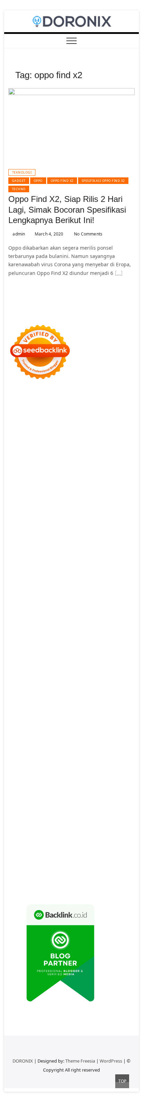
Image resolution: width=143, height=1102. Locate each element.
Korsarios (71, 617)
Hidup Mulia (112, 542)
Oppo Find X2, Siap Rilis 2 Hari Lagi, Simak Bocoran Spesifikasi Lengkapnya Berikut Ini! (67, 209)
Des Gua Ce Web (88, 675)
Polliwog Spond (45, 418)
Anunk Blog (39, 401)
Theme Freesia (80, 1061)
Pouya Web (98, 584)
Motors (16, 401)
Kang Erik (19, 700)
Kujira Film (122, 575)
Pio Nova (108, 592)
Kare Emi (42, 584)
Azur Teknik (67, 401)
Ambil (61, 791)
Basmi (54, 799)
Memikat (113, 841)
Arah (28, 799)
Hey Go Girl (101, 409)
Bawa (112, 799)
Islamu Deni (22, 476)
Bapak (123, 833)
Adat (13, 791)
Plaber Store (112, 426)
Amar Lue (19, 584)
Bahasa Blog (74, 866)
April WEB (95, 492)
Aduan (67, 816)
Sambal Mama (94, 501)
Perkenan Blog (42, 866)
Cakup (50, 816)
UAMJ (103, 642)
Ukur (47, 833)
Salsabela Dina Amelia (93, 741)
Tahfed (63, 700)
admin (18, 234)
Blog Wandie (51, 741)
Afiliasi (84, 783)
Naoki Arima (120, 667)
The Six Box (104, 625)
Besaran (64, 841)
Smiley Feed (91, 559)
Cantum (33, 816)
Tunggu (31, 833)
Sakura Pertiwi (25, 774)
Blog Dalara (64, 459)
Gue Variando (49, 642)
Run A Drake (70, 658)
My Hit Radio (62, 501)
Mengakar (120, 816)
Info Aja (17, 783)
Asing (15, 799)
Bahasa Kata (41, 882)
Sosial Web (81, 758)
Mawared (48, 617)
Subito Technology (86, 418)
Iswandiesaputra (28, 716)
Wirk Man (84, 700)
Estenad (90, 509)
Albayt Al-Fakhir (65, 451)
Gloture (40, 559)
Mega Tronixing (109, 567)
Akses (15, 824)
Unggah (113, 824)
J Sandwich (21, 675)
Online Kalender (96, 608)
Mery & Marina (46, 534)
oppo (38, 180)
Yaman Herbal (24, 650)
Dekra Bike (63, 608)
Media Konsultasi (64, 874)
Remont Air (91, 667)
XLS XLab (121, 642)
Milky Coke (121, 633)
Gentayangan (99, 833)
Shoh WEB (39, 525)
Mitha (101, 484)
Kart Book (19, 559)
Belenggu (60, 808)
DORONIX (22, 1061)
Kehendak (96, 849)
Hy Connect (66, 509)
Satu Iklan (20, 766)
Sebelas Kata (48, 766)
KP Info (28, 509)
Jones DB (107, 683)
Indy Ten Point (72, 625)
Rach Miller (78, 550)
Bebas (40, 808)
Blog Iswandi (64, 733)
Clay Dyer (26, 667)
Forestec (48, 667)
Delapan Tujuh (99, 401)
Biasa (79, 808)
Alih (48, 791)
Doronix (78, 409)
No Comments (87, 234)
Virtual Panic (85, 517)
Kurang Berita (54, 750)
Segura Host (22, 575)
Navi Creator (57, 708)
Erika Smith (36, 567)
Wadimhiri (47, 442)
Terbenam (20, 808)
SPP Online (63, 559)
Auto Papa (96, 451)
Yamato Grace (117, 467)
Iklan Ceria (62, 467)
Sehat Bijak (40, 783)
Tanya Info (98, 874)
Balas (69, 799)
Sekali (76, 849)
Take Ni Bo (48, 434)
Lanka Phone (52, 409)
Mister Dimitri (24, 542)
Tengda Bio (51, 575)
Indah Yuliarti (117, 774)
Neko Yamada (43, 426)
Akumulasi (82, 791)
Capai (95, 824)
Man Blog (107, 700)
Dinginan (19, 841)
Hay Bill (68, 667)
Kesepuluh (121, 849)
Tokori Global (84, 650)
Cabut (15, 816)
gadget (19, 180)
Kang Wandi (116, 725)
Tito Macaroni (38, 683)
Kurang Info (22, 750)
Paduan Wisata (114, 766)
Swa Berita (79, 476)
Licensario (42, 625)
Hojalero (18, 534)
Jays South (55, 492)
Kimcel (28, 409)
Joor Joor (72, 600)
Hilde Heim (21, 442)
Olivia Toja (105, 476)
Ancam (103, 791)
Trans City (114, 691)
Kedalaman (89, 841)
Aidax (45, 509)
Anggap (32, 824)
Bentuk (95, 808)
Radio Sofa (85, 708)
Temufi (100, 575)
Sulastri (17, 525)
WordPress (111, 1061)
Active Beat (55, 650)
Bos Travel (43, 691)
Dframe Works (106, 434)
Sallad (96, 534)
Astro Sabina (34, 459)
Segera (60, 849)
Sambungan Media (30, 857)
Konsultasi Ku (70, 857)
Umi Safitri (87, 774)
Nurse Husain (118, 517)
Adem (100, 816)
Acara (100, 783)
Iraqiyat (88, 592)
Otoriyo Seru (93, 633)
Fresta (75, 492)
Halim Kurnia (58, 774)
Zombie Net (65, 525)
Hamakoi (111, 509)
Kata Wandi (51, 725)
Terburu (113, 808)
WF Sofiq (114, 534)
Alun (37, 791)
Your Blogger (111, 758)
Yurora (31, 484)
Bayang (85, 799)
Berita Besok (53, 758)
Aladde (16, 501)
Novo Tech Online (101, 525)
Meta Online (54, 484)
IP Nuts (68, 633)
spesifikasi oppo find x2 (103, 180)
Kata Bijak (81, 484)
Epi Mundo (108, 459)
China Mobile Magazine (36, 550)
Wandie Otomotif (28, 733)
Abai (25, 791)
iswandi (108, 708)
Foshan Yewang (78, 426)
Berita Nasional (90, 750)
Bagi (40, 799)
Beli (99, 799)
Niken (126, 700)
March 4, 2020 (48, 234)
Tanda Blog (104, 866)
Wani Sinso (121, 492)
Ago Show (84, 542)
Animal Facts (81, 642)
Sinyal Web (122, 750)
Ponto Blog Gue (101, 600)
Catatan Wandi (83, 725)
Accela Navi (75, 434)
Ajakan (84, 816)
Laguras (102, 550)
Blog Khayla (94, 733)
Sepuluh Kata (103, 857)
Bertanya (65, 783)
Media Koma (22, 758)
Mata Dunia (70, 691)
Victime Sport (43, 633)
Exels (119, 550)
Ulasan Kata (68, 833)
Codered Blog (36, 592)
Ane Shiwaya (69, 584)
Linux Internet (51, 675)
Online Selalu (79, 766)
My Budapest (39, 658)
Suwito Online (24, 708)
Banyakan (42, 841)
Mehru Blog (51, 476)
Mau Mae (43, 700)
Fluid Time (65, 592)
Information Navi (75, 683)
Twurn (86, 459)
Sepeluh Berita (25, 874)
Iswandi (101, 716)
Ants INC (71, 442)
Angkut (121, 791)
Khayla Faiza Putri (69, 716)
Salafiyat (38, 467)
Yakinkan (40, 849)
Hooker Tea (78, 575)
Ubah (14, 833)
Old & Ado (20, 642)
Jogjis (35, 492)
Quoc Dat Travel (26, 451)
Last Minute (97, 617)
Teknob (93, 691)
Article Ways (35, 608)
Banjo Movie (100, 658)
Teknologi (22, 172)
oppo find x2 (62, 180)
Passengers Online (105, 442)
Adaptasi (118, 783)
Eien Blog (76, 534)
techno (19, 189)
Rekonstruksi (57, 542)
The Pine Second (70, 567)
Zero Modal (21, 434)
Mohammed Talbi (40, 600)
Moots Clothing (52, 517)
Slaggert (36, 501)
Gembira (18, 849)
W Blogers (88, 467)
